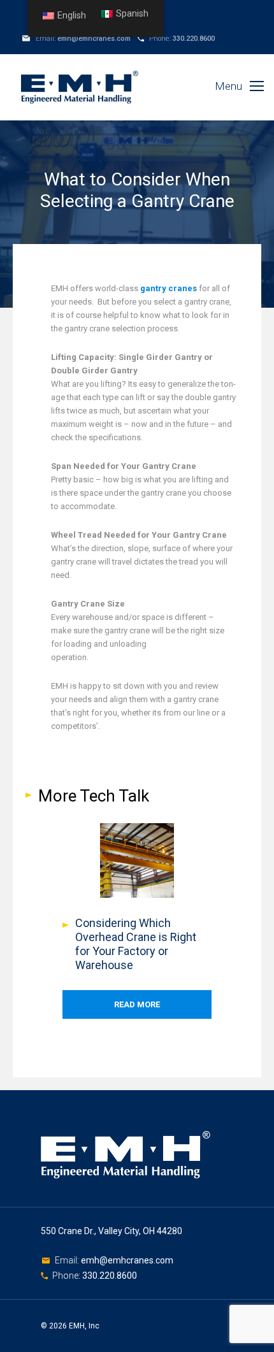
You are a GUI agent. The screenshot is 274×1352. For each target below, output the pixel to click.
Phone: (67, 1275)
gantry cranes (167, 288)
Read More (137, 1004)
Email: (68, 1260)
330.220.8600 (194, 38)
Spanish (132, 13)
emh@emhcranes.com (94, 38)
